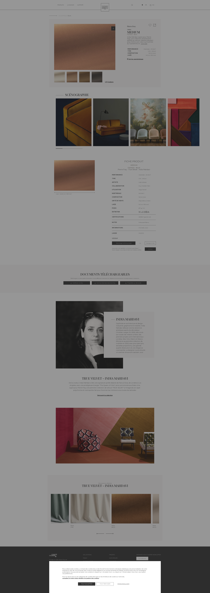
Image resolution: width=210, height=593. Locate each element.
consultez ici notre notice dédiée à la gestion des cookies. (80, 578)
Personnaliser (123, 584)
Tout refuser (105, 584)
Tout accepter (86, 584)
